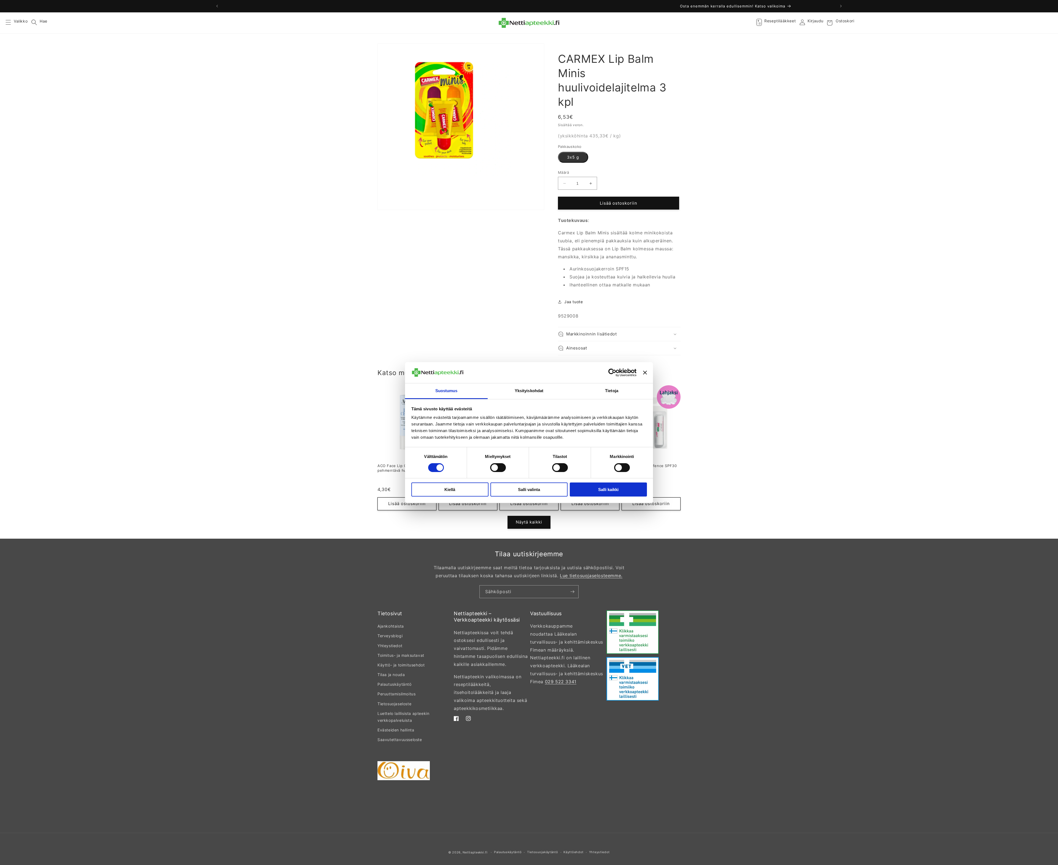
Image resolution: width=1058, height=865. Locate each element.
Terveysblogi (390, 635)
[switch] (498, 467)
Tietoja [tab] (611, 390)
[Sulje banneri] (645, 373)
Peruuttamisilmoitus (396, 694)
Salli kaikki (608, 489)
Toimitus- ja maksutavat (400, 655)
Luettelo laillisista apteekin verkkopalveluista (403, 717)
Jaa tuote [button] (573, 301)
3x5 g (573, 157)
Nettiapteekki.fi (475, 852)
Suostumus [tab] (446, 390)
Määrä (563, 172)
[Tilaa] (572, 591)
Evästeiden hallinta (395, 730)
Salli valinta (529, 489)
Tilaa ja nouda (391, 674)
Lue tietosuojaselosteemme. (591, 575)
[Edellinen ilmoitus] (217, 6)
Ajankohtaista (390, 626)
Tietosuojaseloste (394, 703)
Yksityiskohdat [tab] (529, 390)
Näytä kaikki (529, 522)
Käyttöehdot (573, 852)
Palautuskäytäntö (394, 684)
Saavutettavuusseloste (399, 739)
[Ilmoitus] (841, 6)
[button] (12, 23)
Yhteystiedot (389, 645)
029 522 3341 (560, 681)
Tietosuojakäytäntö (542, 852)
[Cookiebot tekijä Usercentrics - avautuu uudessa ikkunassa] (612, 372)
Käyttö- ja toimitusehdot (401, 665)
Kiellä (449, 489)
